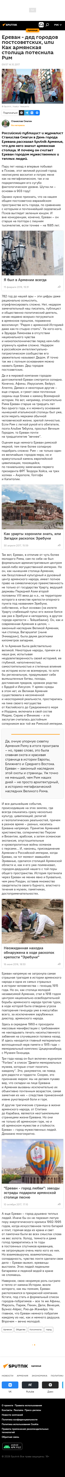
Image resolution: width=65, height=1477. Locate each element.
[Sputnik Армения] (10, 26)
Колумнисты (36, 1329)
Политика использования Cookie (20, 1424)
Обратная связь (10, 1436)
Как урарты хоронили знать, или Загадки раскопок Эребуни (32, 535)
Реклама (18, 1410)
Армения (7, 1329)
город (49, 1329)
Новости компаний (12, 1414)
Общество (20, 1329)
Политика (57, 1375)
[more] (59, 286)
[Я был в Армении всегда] (32, 253)
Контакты (7, 1410)
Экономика (39, 1375)
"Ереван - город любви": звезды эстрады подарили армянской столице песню (32, 1192)
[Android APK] (12, 1447)
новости (7, 1375)
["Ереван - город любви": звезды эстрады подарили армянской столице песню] (32, 1161)
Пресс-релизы (33, 1410)
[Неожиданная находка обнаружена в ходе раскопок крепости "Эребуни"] (32, 921)
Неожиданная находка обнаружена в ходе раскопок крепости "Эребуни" (29, 952)
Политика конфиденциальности (19, 1419)
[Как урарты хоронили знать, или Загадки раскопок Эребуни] (32, 507)
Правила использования (28, 1405)
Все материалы (18, 125)
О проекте (7, 1405)
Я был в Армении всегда (25, 279)
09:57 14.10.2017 (11, 64)
